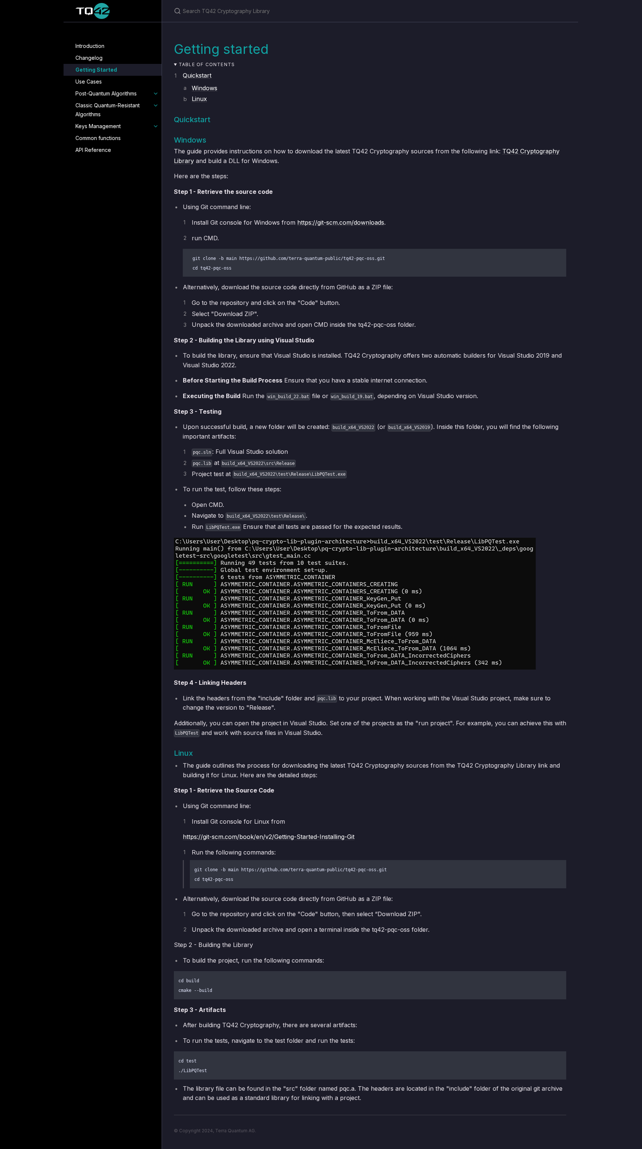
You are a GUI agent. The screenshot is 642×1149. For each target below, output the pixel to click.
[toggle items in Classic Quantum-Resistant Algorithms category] (156, 105)
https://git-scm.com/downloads (340, 222)
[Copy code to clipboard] (557, 257)
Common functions (98, 138)
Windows (204, 88)
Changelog (89, 58)
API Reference (93, 150)
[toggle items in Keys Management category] (156, 126)
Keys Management (98, 126)
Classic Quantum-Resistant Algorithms (107, 109)
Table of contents (207, 64)
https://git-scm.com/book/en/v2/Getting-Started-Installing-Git (268, 836)
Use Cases (88, 81)
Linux (199, 98)
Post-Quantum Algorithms (106, 93)
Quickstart (197, 75)
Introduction (89, 46)
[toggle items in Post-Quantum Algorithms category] (156, 94)
